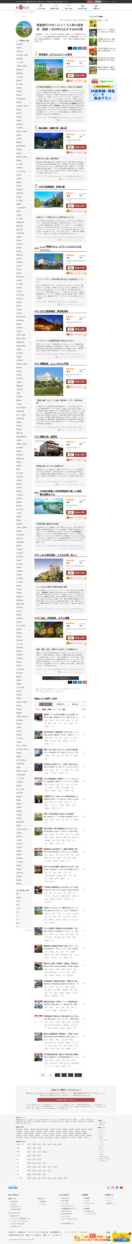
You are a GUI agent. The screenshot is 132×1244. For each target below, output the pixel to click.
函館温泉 (18, 80)
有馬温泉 (18, 680)
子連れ (18, 901)
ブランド (87, 1201)
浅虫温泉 (18, 88)
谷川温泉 (18, 287)
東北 (63, 720)
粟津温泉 (18, 491)
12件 (80, 502)
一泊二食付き (48, 860)
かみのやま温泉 (20, 171)
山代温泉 (18, 498)
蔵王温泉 (18, 149)
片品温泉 (18, 280)
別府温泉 (18, 854)
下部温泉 (18, 356)
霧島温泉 (18, 883)
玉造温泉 (18, 742)
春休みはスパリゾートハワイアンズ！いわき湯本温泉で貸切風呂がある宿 (67, 608)
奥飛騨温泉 (19, 600)
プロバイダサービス (67, 1206)
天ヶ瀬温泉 (19, 862)
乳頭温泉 (18, 135)
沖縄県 (65, 1178)
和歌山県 (55, 1166)
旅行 (76, 723)
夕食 (46, 878)
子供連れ (18, 897)
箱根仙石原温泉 (20, 346)
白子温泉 (18, 313)
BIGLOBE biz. (66, 1198)
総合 (64, 709)
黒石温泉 (18, 95)
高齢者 (51, 737)
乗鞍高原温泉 (20, 411)
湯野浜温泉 (19, 193)
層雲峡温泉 (19, 69)
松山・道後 (53, 740)
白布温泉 (18, 175)
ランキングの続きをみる (61, 678)
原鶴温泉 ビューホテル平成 (54, 363)
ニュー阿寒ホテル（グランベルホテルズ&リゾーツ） (60, 248)
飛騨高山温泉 (20, 604)
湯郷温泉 (18, 756)
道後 (59, 740)
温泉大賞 (43, 1201)
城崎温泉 (18, 676)
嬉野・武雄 (52, 857)
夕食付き (60, 790)
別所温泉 (18, 425)
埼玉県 (29, 1151)
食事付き (67, 790)
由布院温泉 (19, 858)
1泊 (52, 726)
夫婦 (50, 893)
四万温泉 (18, 269)
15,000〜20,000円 (49, 881)
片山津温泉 (19, 495)
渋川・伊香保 (48, 989)
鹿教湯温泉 (19, 386)
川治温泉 (18, 240)
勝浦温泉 (18, 713)
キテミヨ (101, 1142)
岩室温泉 (18, 451)
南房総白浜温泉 (20, 316)
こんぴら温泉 (20, 778)
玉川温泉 (18, 138)
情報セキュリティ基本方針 (33, 1235)
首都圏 (72, 951)
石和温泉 (18, 349)
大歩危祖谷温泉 (20, 774)
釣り (63, 755)
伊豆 (72, 770)
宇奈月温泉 (19, 476)
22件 (80, 63)
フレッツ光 (65, 1203)
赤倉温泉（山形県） (22, 157)
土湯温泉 (18, 215)
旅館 (58, 840)
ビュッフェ (47, 1010)
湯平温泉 (18, 876)
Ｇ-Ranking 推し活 (103, 1156)
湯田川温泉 (19, 189)
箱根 (53, 954)
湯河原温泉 (19, 327)
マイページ (107, 1)
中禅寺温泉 (19, 244)
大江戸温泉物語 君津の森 (52, 186)
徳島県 (29, 1174)
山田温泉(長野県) (21, 436)
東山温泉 (18, 197)
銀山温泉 (18, 153)
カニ (46, 787)
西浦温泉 (18, 614)
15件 (80, 195)
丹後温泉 (18, 665)
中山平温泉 (19, 127)
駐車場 (51, 878)
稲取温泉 (18, 545)
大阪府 (39, 1166)
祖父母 (66, 737)
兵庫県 (44, 1166)
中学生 (51, 802)
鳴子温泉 (18, 113)
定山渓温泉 (19, 44)
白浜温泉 (18, 709)
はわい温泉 (19, 738)
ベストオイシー (103, 1144)
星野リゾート (74, 1007)
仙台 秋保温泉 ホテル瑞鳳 (55, 618)
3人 (17, 919)
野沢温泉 (18, 367)
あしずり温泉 (20, 789)
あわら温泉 (19, 509)
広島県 (44, 1170)
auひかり (13, 1204)
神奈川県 (47, 954)
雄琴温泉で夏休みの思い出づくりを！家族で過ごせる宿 (62, 481)
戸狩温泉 (18, 404)
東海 (64, 893)
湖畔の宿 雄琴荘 (48, 436)
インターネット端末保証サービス (20, 1218)
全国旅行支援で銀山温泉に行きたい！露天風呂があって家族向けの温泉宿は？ (68, 176)
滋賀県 (29, 1166)
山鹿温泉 (18, 851)
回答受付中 (61, 704)
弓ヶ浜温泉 (19, 582)
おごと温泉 (19, 644)
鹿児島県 (60, 1178)
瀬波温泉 (18, 465)
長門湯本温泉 (20, 763)
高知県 (44, 1174)
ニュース (87, 1206)
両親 (17, 923)
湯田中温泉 (19, 433)
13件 (80, 319)
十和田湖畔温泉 (20, 98)
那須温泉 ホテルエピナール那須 (55, 54)
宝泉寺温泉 (19, 872)
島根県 (34, 1170)
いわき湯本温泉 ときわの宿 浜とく (58, 555)
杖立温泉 (18, 836)
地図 (69, 70)
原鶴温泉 (18, 796)
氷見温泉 (18, 480)
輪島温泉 (18, 505)
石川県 (34, 1159)
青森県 (34, 1144)
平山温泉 (18, 847)
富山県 (29, 1159)
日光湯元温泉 (20, 233)
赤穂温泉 (18, 684)
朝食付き (47, 790)
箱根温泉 (18, 324)
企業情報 (85, 1195)
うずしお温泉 (20, 687)
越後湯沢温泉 (20, 458)
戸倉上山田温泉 (20, 407)
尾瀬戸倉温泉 (20, 276)
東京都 (39, 1151)
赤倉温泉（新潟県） (22, 444)
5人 (71, 737)
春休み (65, 875)
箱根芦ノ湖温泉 (20, 335)
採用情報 (87, 1208)
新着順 (44, 709)
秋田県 (73, 1060)
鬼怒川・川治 (75, 837)
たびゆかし (102, 1154)
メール (109, 1201)
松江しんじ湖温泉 (21, 745)
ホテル (65, 723)
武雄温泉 (18, 803)
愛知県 (39, 1163)
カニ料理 (57, 787)
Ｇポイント (102, 1129)
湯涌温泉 (18, 502)
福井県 (39, 1159)
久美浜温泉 (19, 654)
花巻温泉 (18, 109)
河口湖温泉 (19, 353)
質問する (98, 1)
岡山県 (71, 1039)
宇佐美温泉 (19, 553)
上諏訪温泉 (19, 389)
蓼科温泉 (18, 400)
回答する (90, 1)
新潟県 (39, 1155)
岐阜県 (34, 1163)
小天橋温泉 (19, 658)
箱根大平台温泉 (20, 338)
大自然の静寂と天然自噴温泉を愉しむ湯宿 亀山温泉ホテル (61, 492)
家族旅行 (47, 726)
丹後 (77, 934)
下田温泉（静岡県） (22, 527)
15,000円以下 (48, 902)
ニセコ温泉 (19, 77)
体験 (60, 916)
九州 (72, 854)
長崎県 (39, 1178)
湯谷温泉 (18, 622)
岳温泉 (18, 211)
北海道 (60, 802)
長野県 (34, 1155)
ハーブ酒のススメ (103, 1160)
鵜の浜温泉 (19, 455)
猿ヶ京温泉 (19, 284)
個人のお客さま (14, 1195)
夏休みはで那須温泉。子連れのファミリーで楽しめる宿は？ (66, 117)
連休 (46, 975)
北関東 (76, 834)
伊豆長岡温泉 (20, 542)
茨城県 (39, 1148)
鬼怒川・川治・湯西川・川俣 (63, 837)
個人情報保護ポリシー (56, 1232)
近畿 (58, 755)
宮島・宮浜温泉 (20, 760)
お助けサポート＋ (16, 1216)
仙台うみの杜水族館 (50, 875)
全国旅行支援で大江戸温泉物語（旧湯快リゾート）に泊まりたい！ (65, 354)
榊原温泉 (18, 633)
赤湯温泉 (18, 160)
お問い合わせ (12, 1232)
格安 (72, 787)
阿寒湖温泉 (19, 58)
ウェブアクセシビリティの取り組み (38, 1232)
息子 (54, 913)
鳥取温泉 (18, 734)
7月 (72, 720)
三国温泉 (18, 513)
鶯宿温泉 (18, 102)
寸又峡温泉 (19, 571)
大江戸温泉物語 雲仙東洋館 (54, 311)
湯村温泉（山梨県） (22, 364)
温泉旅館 (61, 992)
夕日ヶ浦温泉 (20, 669)
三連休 (68, 972)
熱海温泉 (18, 516)
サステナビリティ (89, 1203)
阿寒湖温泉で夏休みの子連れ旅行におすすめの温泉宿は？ (63, 301)
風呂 (58, 1048)
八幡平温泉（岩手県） (22, 106)
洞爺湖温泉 (19, 73)
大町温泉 (18, 382)
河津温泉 (18, 560)
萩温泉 (18, 767)
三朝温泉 (18, 727)
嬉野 (46, 857)
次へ (78, 1075)
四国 (75, 737)
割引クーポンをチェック (78, 81)
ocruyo (100, 1136)
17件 (80, 136)
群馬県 (72, 987)
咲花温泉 (18, 462)
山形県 (54, 1144)
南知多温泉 (19, 618)
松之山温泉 (19, 473)
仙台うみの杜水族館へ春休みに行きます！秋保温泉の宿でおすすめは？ (66, 669)
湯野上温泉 (19, 226)
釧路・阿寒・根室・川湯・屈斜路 (53, 1025)
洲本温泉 (18, 698)
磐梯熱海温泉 (20, 222)
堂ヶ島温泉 (19, 578)
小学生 (18, 908)
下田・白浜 (47, 896)
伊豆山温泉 (19, 538)
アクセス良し (53, 773)
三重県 (44, 1163)
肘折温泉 (18, 186)
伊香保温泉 (19, 262)
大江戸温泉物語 (65, 787)
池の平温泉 (19, 447)
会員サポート (111, 1203)
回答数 (49, 709)
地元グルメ (75, 896)
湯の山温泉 (19, 640)
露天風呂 (70, 1045)
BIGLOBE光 (14, 1201)
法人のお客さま (64, 1195)
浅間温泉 (18, 375)
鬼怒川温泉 (19, 229)
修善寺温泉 (19, 524)
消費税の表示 (22, 1232)
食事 (69, 857)
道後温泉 (18, 785)
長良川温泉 (19, 607)
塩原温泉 (18, 237)
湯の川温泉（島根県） (22, 749)
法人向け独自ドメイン (68, 1223)
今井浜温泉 (19, 549)
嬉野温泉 (18, 800)
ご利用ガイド (102, 1124)
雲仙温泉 (18, 811)
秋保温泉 (18, 117)
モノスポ (101, 1146)
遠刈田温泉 (19, 124)
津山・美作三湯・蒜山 (50, 1042)
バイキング (76, 954)
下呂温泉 (18, 589)
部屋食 (68, 937)
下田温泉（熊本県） (22, 829)
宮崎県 (54, 1178)
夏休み (50, 723)
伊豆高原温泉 (20, 535)
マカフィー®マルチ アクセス (69, 1220)
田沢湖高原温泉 (20, 146)
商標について (47, 1235)
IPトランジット (66, 1216)
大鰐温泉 (18, 91)
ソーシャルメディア (90, 1214)
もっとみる (28, 930)
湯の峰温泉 (19, 720)
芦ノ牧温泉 (19, 200)
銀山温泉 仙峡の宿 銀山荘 (53, 128)
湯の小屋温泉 (20, 295)
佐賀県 (77, 854)
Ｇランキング (102, 1131)
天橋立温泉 (19, 647)
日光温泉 (18, 251)
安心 (60, 957)
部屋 (74, 840)
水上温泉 (18, 291)
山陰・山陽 (64, 1039)
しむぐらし (44, 1204)
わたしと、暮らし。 (104, 1140)
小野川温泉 (19, 167)
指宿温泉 (18, 880)
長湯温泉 (18, 869)
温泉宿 (71, 723)
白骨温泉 (18, 371)
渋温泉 (18, 393)
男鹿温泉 (18, 142)
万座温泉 (18, 266)
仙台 (70, 872)
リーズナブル (53, 805)
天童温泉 (18, 178)
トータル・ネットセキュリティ (20, 1221)
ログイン (114, 1)
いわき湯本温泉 (20, 207)
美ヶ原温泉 (19, 378)
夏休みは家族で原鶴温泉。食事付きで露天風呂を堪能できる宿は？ (65, 427)
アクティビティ (67, 916)
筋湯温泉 (18, 865)
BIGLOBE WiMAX (16, 1209)
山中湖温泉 (19, 360)
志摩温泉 (18, 629)
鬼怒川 (52, 837)
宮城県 (59, 872)
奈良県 (49, 1166)
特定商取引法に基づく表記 (16, 1235)
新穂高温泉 (19, 596)
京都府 (71, 934)
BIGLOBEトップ (57, 1235)
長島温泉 (18, 636)
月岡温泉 (18, 440)
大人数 (46, 773)
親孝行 (68, 840)
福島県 (67, 720)
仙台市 (65, 872)
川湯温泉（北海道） (22, 66)
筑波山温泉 (19, 298)
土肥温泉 (18, 574)
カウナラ (101, 1150)
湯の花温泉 (19, 673)
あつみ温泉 (19, 164)
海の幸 (46, 899)
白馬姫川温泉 (20, 418)
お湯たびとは (102, 1122)
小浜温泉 (18, 814)
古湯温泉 (18, 807)
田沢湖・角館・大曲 (64, 1063)
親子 (17, 912)
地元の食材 (66, 899)
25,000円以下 (52, 922)
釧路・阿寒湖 (76, 1022)
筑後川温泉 (19, 793)
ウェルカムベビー (73, 919)
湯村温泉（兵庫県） (22, 702)
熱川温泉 (18, 585)
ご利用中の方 (108, 1195)
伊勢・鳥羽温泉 (20, 625)
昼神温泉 (18, 422)
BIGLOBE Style (88, 1211)
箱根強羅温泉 (20, 342)
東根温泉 (18, 182)
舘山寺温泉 (19, 564)
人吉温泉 (18, 840)
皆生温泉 (18, 731)
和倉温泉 (18, 484)
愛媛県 (46, 740)
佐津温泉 (18, 694)
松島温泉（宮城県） (22, 131)
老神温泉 (18, 273)
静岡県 (66, 770)
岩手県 (39, 1144)
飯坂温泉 (18, 204)
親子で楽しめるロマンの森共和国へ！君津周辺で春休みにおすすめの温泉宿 (68, 237)
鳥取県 (29, 1170)
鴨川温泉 (18, 306)
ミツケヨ (101, 1152)
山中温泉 (18, 487)
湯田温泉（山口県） (22, 771)
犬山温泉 (18, 611)
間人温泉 (18, 662)
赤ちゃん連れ (75, 913)
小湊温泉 (18, 309)
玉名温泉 (18, 833)
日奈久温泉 (19, 843)
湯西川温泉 (19, 255)
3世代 (18, 905)
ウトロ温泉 (19, 62)
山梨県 (29, 1155)
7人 (62, 770)
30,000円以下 (70, 975)
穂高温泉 (18, 429)
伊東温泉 (18, 520)
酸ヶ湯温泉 (19, 84)
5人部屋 (58, 843)
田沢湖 (46, 1063)
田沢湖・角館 (53, 1063)
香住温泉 (18, 691)
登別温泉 (18, 48)
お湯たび (101, 1138)
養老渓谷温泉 (20, 320)
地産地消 (52, 1048)
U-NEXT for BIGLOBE (17, 1224)
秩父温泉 (18, 302)
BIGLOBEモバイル (16, 1207)
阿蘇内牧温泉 (20, 822)
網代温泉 (18, 531)
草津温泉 (18, 258)
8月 (76, 720)
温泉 (55, 723)
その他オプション (16, 1226)
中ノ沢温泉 (19, 218)
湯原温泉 (18, 753)
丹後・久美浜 (48, 937)
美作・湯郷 (60, 1042)
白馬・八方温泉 (20, 415)
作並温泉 (18, 120)
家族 (17, 894)
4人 (17, 915)
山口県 (49, 1170)
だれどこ (101, 1133)
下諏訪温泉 (19, 396)
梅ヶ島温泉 (19, 556)
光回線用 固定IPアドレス (69, 1208)
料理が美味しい (55, 995)
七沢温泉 (18, 331)
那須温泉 (18, 247)
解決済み (75, 704)
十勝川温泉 (19, 51)
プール (60, 723)
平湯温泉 (18, 593)
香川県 (34, 1174)
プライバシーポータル (71, 1232)
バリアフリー (72, 740)
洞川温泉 (18, 705)
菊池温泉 (18, 825)
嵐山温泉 (18, 651)
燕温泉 (18, 469)
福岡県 (29, 1178)
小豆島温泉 (19, 782)
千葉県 (34, 1151)
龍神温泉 (18, 723)
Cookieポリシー (84, 1232)
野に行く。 (102, 1148)
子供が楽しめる (63, 1010)
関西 (67, 755)
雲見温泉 (18, 567)
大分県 (49, 1178)
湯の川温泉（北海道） (22, 55)
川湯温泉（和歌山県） (22, 716)
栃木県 (46, 837)
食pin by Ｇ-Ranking (104, 1158)
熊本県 (44, 1178)
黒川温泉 (18, 818)
